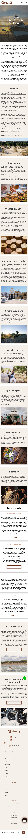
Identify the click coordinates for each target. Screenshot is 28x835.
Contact (6, 795)
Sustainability (8, 792)
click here (19, 135)
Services (6, 767)
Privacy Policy (14, 817)
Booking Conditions (14, 820)
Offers (6, 773)
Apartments (7, 758)
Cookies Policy (14, 815)
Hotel (6, 761)
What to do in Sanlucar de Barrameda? (13, 786)
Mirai (17, 826)
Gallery (6, 789)
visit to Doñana (21, 92)
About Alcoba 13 (9, 751)
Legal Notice (14, 812)
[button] (23, 832)
